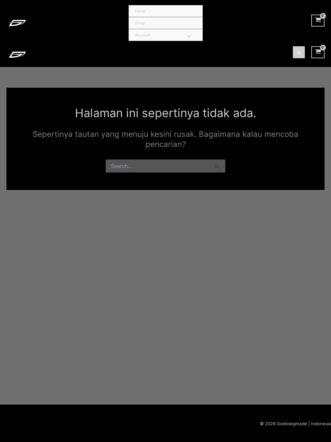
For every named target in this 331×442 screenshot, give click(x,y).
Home (140, 10)
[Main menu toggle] (299, 52)
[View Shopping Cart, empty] (318, 21)
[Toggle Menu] (187, 36)
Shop (139, 22)
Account (142, 34)
